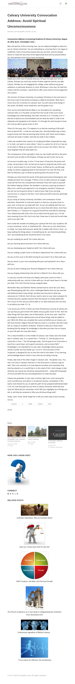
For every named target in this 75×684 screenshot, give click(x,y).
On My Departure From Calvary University (35, 438)
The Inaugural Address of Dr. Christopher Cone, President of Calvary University (16, 439)
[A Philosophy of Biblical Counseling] (57, 433)
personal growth (19, 31)
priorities (28, 31)
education (11, 31)
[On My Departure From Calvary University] (37, 431)
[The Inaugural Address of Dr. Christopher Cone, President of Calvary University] (17, 431)
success (33, 31)
